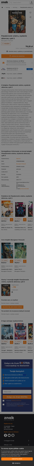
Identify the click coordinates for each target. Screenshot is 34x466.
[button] (17, 463)
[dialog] (17, 456)
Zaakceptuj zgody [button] (17, 459)
